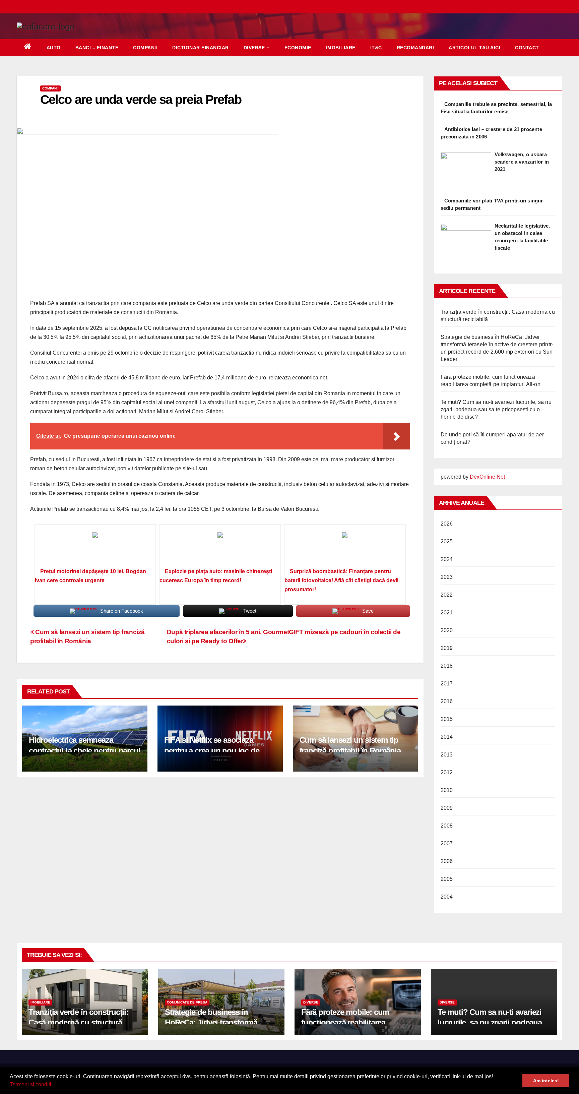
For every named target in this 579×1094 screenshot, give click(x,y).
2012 (447, 772)
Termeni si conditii (31, 1084)
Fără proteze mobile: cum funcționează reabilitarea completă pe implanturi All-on (352, 1022)
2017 (447, 683)
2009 (447, 808)
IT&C (376, 47)
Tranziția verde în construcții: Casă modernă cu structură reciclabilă (78, 1022)
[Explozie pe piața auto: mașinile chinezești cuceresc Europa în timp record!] (219, 548)
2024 (447, 559)
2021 (447, 612)
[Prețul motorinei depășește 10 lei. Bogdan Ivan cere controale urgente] (95, 548)
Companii (145, 47)
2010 (447, 790)
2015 (447, 719)
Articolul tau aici (474, 47)
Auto (54, 47)
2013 (447, 754)
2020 (447, 630)
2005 (447, 879)
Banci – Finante (97, 47)
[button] (55, 1085)
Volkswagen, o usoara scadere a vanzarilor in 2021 (522, 161)
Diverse (254, 47)
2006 (447, 861)
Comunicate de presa (187, 1002)
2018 (447, 666)
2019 (447, 648)
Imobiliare (341, 47)
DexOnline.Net (487, 477)
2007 (447, 843)
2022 (447, 595)
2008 (447, 826)
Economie (297, 47)
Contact (527, 47)
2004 (447, 897)
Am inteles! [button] (546, 1080)
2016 (447, 701)
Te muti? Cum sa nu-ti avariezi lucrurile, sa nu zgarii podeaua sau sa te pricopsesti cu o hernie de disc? (496, 409)
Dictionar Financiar (200, 47)
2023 (447, 577)
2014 (447, 737)
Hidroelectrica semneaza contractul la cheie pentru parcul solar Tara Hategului (84, 750)
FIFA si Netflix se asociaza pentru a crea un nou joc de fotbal (211, 750)
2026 (447, 524)
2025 (447, 541)
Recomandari (415, 47)
